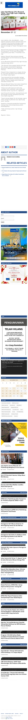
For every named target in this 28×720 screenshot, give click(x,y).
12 (6, 390)
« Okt (3, 380)
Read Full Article (11, 469)
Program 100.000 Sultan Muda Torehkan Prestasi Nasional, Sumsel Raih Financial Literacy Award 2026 (12, 636)
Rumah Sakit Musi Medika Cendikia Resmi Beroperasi (12, 485)
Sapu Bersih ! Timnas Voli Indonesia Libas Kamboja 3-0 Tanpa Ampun (12, 651)
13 (10, 390)
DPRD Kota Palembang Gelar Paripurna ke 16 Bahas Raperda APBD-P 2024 (13, 500)
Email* (2, 218)
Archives (16, 713)
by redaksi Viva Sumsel (22, 35)
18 (2, 393)
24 (25, 393)
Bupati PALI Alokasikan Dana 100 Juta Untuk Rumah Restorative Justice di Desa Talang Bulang (13, 571)
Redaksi (2, 713)
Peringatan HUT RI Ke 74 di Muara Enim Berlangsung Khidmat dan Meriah (13, 535)
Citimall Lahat (5, 405)
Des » (24, 380)
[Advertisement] (14, 131)
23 (21, 393)
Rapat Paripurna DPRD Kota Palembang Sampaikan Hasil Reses (13, 510)
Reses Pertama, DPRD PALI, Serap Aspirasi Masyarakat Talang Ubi (11, 586)
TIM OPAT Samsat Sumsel (7, 416)
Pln (13, 411)
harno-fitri (12, 405)
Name (2, 214)
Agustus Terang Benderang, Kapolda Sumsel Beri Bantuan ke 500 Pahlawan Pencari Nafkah (13, 624)
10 (25, 388)
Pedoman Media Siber (9, 713)
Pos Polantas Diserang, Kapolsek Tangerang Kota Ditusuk (14, 170)
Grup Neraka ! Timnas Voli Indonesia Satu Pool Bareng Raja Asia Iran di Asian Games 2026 (14, 674)
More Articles (23, 492)
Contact (21, 713)
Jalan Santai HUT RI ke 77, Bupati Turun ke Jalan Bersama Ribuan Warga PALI (13, 559)
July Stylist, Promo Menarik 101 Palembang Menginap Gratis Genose (12, 466)
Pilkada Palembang (6, 411)
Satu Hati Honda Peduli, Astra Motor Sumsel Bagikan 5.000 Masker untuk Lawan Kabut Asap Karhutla (12, 611)
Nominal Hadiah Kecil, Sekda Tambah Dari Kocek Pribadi (14, 167)
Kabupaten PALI (14, 407)
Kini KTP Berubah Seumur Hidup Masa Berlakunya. (13, 476)
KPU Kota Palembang (6, 409)
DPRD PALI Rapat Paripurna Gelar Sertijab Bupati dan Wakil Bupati (11, 596)
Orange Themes (9, 717)
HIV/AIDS (19, 405)
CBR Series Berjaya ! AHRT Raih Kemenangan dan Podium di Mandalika (13, 662)
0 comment (4, 469)
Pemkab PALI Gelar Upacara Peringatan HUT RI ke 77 (13, 548)
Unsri (15, 416)
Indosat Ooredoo (5, 407)
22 (17, 393)
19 (6, 393)
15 (17, 390)
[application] (14, 367)
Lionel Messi (15, 409)
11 (2, 390)
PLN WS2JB (20, 411)
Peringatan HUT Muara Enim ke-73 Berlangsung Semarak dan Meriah (12, 524)
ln (21, 409)
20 (10, 393)
